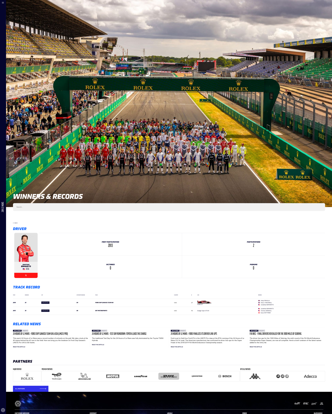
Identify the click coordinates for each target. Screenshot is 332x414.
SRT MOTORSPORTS (101, 311)
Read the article (19, 347)
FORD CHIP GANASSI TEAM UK (104, 302)
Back (16, 223)
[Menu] (3, 3)
